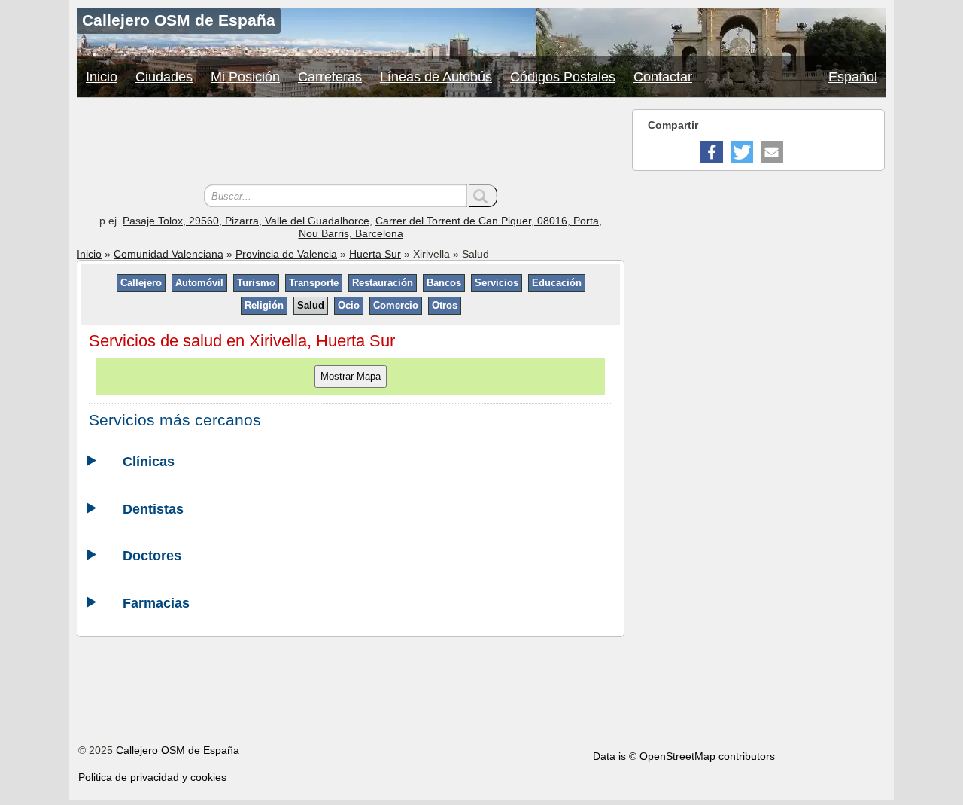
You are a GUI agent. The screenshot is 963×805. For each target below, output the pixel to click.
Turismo (256, 282)
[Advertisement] (350, 143)
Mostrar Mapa (350, 376)
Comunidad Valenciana (168, 254)
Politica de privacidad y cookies (152, 777)
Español (852, 76)
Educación (557, 282)
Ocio (349, 305)
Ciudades (164, 76)
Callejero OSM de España (177, 750)
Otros (444, 305)
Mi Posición (245, 76)
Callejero (141, 282)
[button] (711, 152)
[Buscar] (483, 195)
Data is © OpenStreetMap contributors (684, 756)
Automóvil (199, 282)
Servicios (496, 282)
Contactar (662, 76)
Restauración (382, 282)
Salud (310, 305)
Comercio (395, 305)
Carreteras (330, 76)
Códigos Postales (562, 76)
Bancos (444, 282)
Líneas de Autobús (436, 76)
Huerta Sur (375, 254)
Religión (264, 305)
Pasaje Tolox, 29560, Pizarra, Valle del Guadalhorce (246, 221)
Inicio (101, 76)
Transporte (314, 282)
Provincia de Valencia (286, 254)
